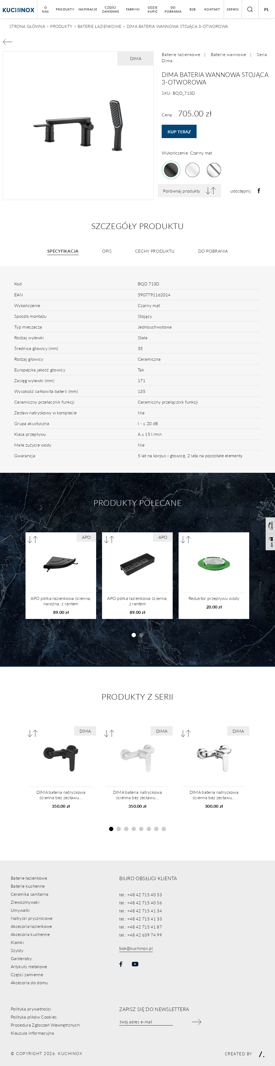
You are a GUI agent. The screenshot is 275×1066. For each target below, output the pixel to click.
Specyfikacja (63, 251)
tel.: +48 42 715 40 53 (140, 894)
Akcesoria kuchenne (30, 934)
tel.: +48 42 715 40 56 (140, 902)
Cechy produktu (155, 251)
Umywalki (20, 910)
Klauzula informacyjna (32, 1033)
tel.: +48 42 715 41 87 (140, 926)
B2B (193, 9)
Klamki (17, 942)
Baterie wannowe (228, 54)
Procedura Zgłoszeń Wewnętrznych (45, 1025)
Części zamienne (110, 9)
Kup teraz (179, 131)
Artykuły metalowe (29, 966)
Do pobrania (173, 9)
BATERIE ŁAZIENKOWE (99, 26)
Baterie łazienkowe (181, 54)
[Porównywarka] (33, 539)
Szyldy (17, 950)
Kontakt (212, 9)
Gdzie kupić (153, 9)
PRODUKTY (61, 26)
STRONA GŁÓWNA (27, 26)
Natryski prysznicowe (31, 918)
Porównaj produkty (181, 191)
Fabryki (133, 9)
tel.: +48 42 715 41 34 (140, 910)
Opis (107, 251)
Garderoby (21, 958)
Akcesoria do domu (29, 982)
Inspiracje (87, 9)
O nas (45, 9)
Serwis (233, 9)
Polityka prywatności (31, 1009)
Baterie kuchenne (28, 886)
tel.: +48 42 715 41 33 (140, 918)
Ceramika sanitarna (29, 894)
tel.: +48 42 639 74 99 (140, 935)
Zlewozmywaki (25, 902)
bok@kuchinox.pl (136, 948)
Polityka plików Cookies (34, 1017)
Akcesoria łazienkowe (31, 926)
